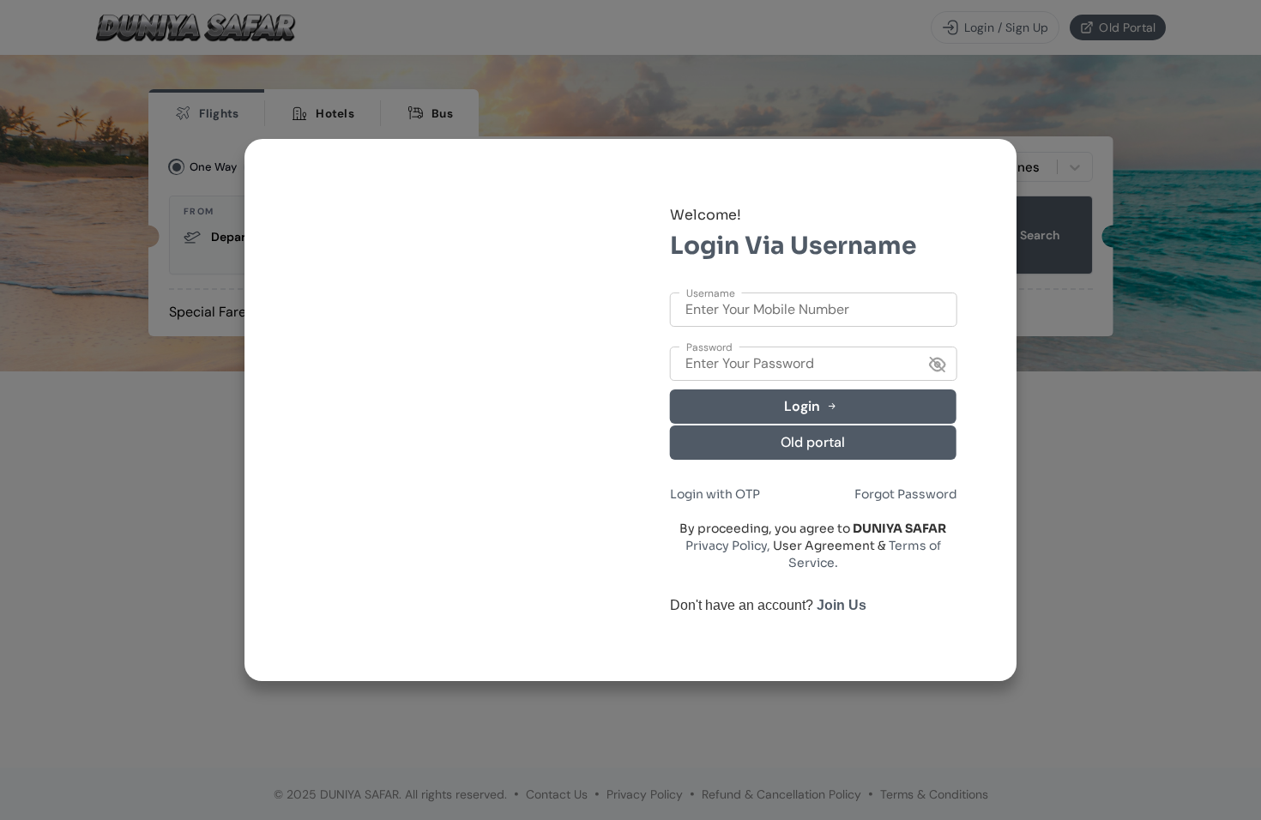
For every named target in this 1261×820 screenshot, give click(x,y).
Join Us (841, 605)
